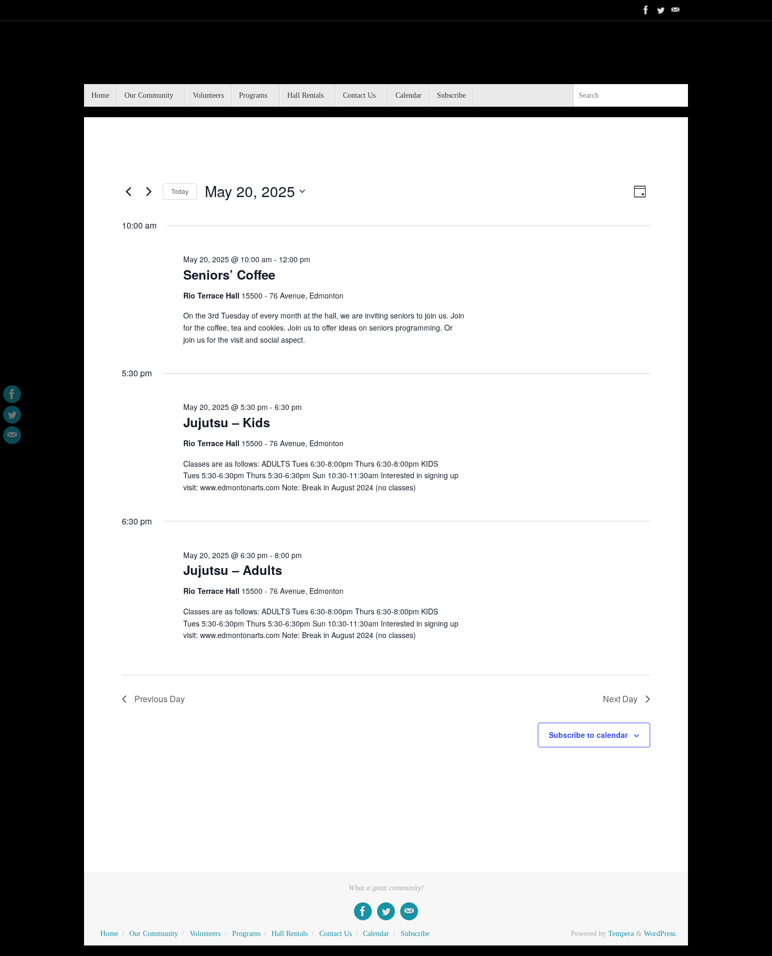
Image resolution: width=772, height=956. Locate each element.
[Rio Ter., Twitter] (660, 10)
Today (180, 191)
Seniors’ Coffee (229, 274)
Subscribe (415, 934)
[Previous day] (128, 191)
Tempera (621, 934)
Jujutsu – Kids (226, 422)
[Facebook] (646, 10)
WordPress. (660, 934)
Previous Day (159, 699)
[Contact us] (675, 10)
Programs (246, 934)
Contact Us (335, 934)
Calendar (376, 934)
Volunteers (205, 934)
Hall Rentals (290, 934)
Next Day (620, 699)
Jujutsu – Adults (232, 570)
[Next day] (148, 191)
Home (109, 934)
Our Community (153, 934)
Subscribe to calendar (588, 734)
